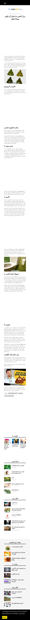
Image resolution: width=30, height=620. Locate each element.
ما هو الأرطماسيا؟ (15, 490)
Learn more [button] (22, 613)
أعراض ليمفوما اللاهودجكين (17, 603)
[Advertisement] (15, 36)
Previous (1, 442)
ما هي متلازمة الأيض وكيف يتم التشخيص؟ (23, 446)
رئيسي (19, 13)
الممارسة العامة (14, 13)
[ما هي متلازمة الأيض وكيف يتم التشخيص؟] (23, 441)
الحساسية (20, 393)
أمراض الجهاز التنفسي (12, 393)
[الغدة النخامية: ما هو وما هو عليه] (15, 441)
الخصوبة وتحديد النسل (9, 395)
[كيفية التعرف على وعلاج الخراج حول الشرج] (7, 441)
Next (28, 442)
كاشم (13, 477)
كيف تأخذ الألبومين (15, 574)
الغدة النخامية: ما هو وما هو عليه (15, 445)
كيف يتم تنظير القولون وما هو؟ (18, 483)
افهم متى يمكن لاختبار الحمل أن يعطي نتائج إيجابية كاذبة (18, 472)
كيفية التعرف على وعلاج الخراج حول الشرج (6, 447)
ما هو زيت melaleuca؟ (17, 597)
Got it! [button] (4, 617)
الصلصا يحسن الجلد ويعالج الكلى (18, 465)
